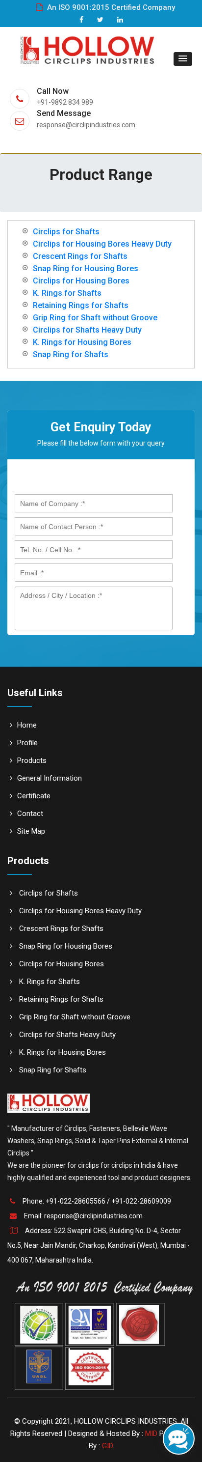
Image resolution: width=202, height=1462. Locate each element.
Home (27, 725)
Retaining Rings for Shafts (80, 305)
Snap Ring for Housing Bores (85, 268)
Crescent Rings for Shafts (80, 256)
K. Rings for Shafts (67, 293)
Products (32, 760)
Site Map (31, 831)
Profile (27, 742)
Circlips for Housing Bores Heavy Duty (102, 244)
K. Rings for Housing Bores (82, 342)
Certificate (33, 795)
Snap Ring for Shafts (70, 354)
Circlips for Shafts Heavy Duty (87, 330)
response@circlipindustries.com (93, 1216)
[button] (183, 59)
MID (151, 1433)
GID (107, 1445)
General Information (49, 778)
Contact (30, 813)
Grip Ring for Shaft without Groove (95, 317)
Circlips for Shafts (66, 231)
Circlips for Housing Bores (81, 280)
